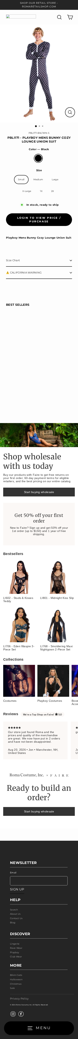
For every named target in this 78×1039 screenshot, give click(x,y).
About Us (15, 913)
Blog (12, 922)
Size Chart (13, 260)
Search (14, 909)
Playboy (14, 952)
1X (41, 191)
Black (38, 158)
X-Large (26, 191)
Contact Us (16, 918)
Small (21, 179)
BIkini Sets (16, 975)
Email (13, 872)
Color (39, 149)
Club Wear (16, 956)
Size (39, 170)
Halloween (16, 979)
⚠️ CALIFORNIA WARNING (24, 272)
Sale (12, 988)
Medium (38, 179)
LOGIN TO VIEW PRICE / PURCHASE (39, 219)
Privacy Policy (19, 998)
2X (52, 191)
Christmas (15, 983)
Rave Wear (16, 948)
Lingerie (15, 943)
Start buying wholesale (39, 492)
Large (55, 179)
